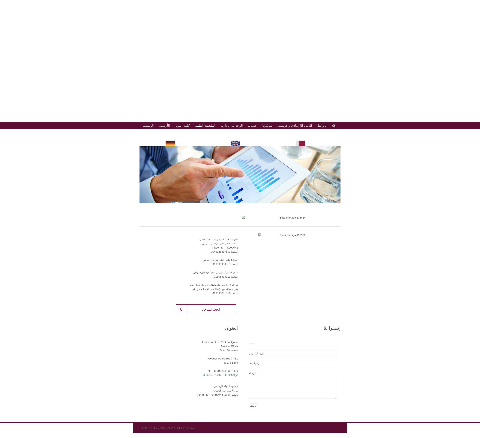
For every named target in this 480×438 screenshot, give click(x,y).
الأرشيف (164, 125)
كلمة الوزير (182, 125)
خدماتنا (252, 125)
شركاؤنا (267, 125)
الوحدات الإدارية (232, 125)
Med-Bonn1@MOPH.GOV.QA (220, 375)
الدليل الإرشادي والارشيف (294, 125)
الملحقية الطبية (205, 125)
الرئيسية (148, 125)
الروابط (322, 125)
